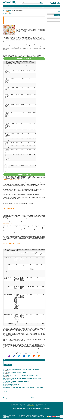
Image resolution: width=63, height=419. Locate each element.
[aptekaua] (39, 356)
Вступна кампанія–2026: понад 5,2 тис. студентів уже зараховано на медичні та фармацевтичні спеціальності (21, 375)
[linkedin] (24, 356)
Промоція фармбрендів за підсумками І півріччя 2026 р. (12, 384)
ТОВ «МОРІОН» (9, 416)
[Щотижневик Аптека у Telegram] (58, 12)
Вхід (59, 2)
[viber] (9, 356)
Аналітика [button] (24, 7)
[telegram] (19, 356)
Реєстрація (53, 2)
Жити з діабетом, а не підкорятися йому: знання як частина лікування (14, 372)
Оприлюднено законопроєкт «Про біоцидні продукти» (12, 391)
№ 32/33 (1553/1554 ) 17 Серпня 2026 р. (9, 379)
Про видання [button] (48, 7)
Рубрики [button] (13, 7)
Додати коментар (8, 364)
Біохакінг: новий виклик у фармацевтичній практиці (11, 394)
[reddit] (34, 356)
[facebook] (14, 356)
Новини (19, 7)
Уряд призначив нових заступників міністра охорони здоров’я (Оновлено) (16, 381)
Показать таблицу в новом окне (24, 58)
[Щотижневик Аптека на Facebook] (59, 12)
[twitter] (29, 356)
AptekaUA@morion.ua (6, 417)
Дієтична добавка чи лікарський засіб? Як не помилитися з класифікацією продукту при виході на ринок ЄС (22, 397)
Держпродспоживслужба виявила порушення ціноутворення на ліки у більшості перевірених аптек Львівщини (21, 369)
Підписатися (57, 15)
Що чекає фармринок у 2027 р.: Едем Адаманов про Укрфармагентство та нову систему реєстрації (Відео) (22, 378)
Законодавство (31, 7)
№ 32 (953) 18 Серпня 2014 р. (8, 13)
